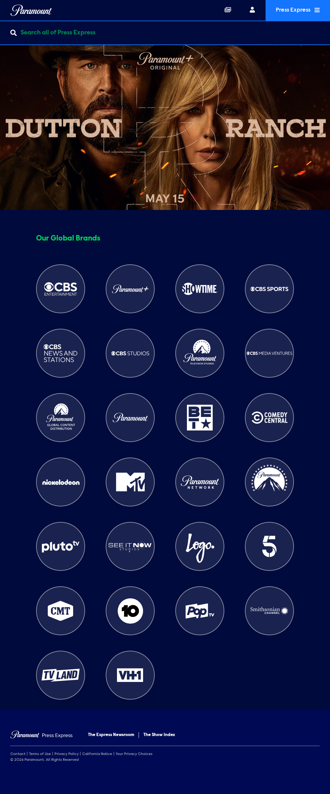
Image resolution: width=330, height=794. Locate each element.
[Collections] (228, 10)
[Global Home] (31, 10)
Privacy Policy (66, 754)
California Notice (97, 754)
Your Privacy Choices (134, 754)
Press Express (294, 10)
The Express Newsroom (111, 735)
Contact (17, 754)
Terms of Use (40, 754)
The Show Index (159, 735)
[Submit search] (13, 33)
